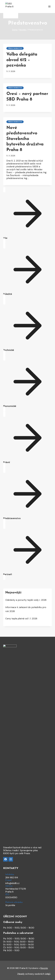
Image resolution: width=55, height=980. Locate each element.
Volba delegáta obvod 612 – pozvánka (21, 60)
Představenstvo (15, 48)
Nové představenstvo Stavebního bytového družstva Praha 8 (25, 139)
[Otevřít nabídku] (49, 7)
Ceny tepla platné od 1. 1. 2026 (21, 618)
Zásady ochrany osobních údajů (33, 973)
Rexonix (44, 968)
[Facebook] (5, 859)
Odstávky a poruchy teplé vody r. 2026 (25, 599)
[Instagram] (10, 859)
